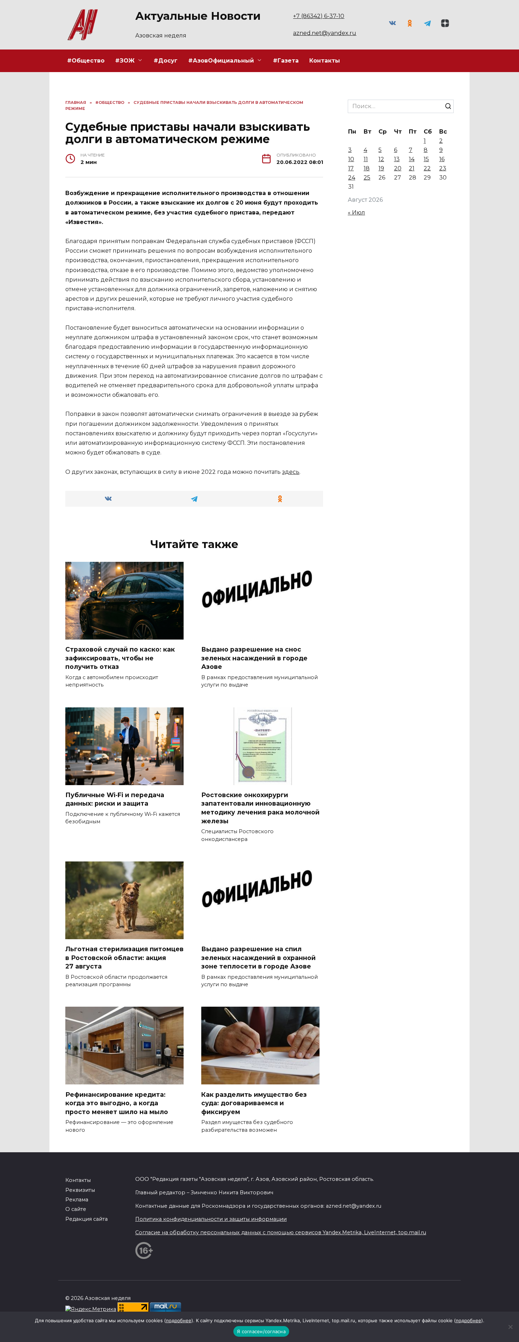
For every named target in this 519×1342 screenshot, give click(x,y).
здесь (290, 472)
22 (427, 168)
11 (366, 159)
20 (397, 168)
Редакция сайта (86, 1219)
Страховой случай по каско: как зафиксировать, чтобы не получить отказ (120, 658)
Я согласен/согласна (261, 1331)
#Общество (86, 60)
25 (367, 177)
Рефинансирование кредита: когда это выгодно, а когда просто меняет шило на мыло (116, 1102)
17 (351, 168)
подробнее (178, 1320)
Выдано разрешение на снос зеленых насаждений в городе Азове (254, 658)
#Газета (286, 60)
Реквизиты (80, 1190)
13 (397, 159)
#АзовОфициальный (221, 60)
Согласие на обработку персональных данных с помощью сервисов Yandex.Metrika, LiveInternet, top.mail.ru (280, 1232)
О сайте (75, 1209)
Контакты (324, 60)
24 (351, 177)
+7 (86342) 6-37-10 (318, 16)
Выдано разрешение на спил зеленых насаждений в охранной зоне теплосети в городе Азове (258, 957)
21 (411, 168)
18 (367, 168)
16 (442, 159)
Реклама (76, 1199)
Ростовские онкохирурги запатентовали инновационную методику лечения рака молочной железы (260, 808)
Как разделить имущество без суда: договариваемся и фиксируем (254, 1102)
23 (442, 168)
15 (426, 159)
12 (381, 159)
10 (351, 159)
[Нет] (510, 1326)
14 (411, 159)
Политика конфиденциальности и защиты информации (211, 1219)
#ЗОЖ (125, 60)
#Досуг (166, 60)
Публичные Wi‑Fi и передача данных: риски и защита (114, 799)
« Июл (356, 212)
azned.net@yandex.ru (324, 33)
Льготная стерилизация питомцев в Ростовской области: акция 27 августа (124, 957)
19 (381, 168)
